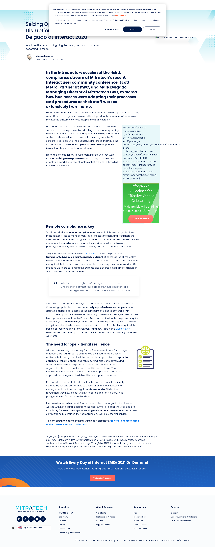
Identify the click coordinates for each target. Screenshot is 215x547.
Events (175, 507)
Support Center (103, 525)
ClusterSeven (123, 328)
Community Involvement (70, 533)
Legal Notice (151, 540)
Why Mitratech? (66, 513)
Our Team (63, 517)
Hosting (99, 521)
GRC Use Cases (140, 529)
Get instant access (102, 478)
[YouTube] (37, 518)
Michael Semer (44, 56)
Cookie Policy (163, 540)
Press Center (64, 529)
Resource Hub (140, 517)
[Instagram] (43, 518)
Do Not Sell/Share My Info (180, 540)
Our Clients (101, 513)
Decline (152, 29)
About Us (64, 507)
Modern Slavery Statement (133, 540)
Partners (62, 525)
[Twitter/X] (25, 518)
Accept (132, 29)
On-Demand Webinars (181, 521)
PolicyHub (91, 253)
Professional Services (105, 517)
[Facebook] (31, 518)
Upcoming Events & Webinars (184, 517)
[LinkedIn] (19, 518)
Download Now (141, 218)
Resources (140, 507)
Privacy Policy (120, 15)
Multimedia (138, 521)
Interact (174, 513)
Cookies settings (112, 29)
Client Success (104, 507)
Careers (62, 521)
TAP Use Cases (140, 525)
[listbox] (34, 527)
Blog (135, 513)
